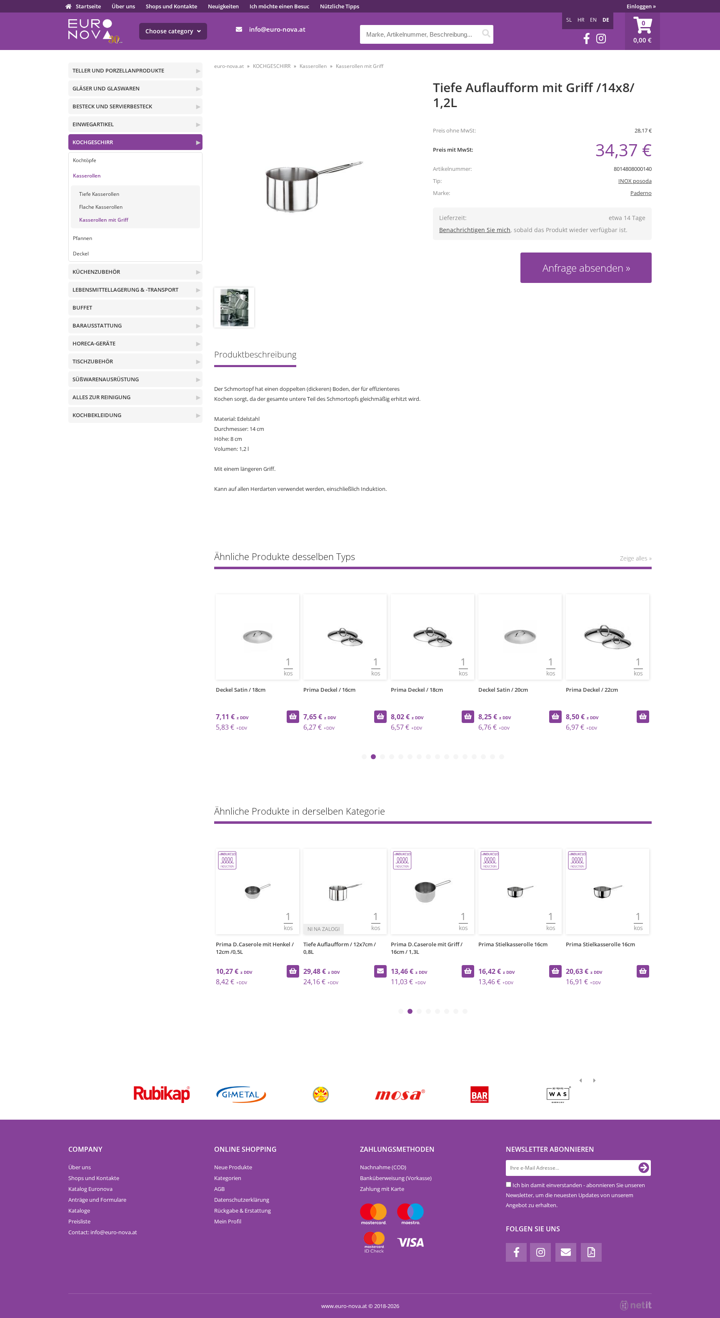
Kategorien (227, 1178)
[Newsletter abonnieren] (644, 1168)
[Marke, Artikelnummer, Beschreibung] (486, 34)
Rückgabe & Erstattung (242, 1210)
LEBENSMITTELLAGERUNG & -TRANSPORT (125, 289)
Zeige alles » (636, 558)
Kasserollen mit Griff (103, 219)
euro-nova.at (229, 66)
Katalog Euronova (90, 1189)
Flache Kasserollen (100, 206)
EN (593, 19)
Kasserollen (87, 175)
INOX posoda (635, 181)
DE (605, 19)
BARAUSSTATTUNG (97, 325)
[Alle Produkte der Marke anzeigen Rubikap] (162, 1094)
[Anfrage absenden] (380, 971)
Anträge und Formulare (97, 1199)
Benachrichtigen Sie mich (474, 230)
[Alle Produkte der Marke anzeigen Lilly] (320, 1094)
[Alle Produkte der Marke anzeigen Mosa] (400, 1094)
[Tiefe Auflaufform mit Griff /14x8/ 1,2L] (312, 184)
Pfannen (82, 238)
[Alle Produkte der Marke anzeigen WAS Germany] (559, 1094)
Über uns (123, 6)
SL (569, 19)
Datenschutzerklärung (241, 1199)
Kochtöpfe (84, 160)
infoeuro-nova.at (277, 29)
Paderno (641, 193)
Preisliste (79, 1221)
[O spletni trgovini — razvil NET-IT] (636, 1305)
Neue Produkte (233, 1167)
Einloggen (641, 6)
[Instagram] (601, 38)
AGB (219, 1189)
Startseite (88, 6)
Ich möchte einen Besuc (279, 6)
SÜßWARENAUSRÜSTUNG (105, 379)
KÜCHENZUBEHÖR (96, 271)
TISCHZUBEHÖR (92, 361)
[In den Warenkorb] (293, 716)
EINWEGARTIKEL (93, 124)
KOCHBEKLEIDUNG (96, 415)
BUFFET (82, 307)
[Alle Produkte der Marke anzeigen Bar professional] (479, 1094)
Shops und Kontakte (171, 6)
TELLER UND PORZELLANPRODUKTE (118, 70)
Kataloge (79, 1210)
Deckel (81, 253)
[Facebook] (586, 38)
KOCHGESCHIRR (92, 142)
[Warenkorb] (642, 31)
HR (581, 19)
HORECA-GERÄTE (93, 343)
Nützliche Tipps (339, 6)
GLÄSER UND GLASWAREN (106, 88)
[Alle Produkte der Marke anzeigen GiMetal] (241, 1094)
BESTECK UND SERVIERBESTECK (112, 106)
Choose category (170, 31)
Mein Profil (227, 1221)
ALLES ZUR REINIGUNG (101, 397)
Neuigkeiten (223, 6)
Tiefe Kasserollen (99, 194)
